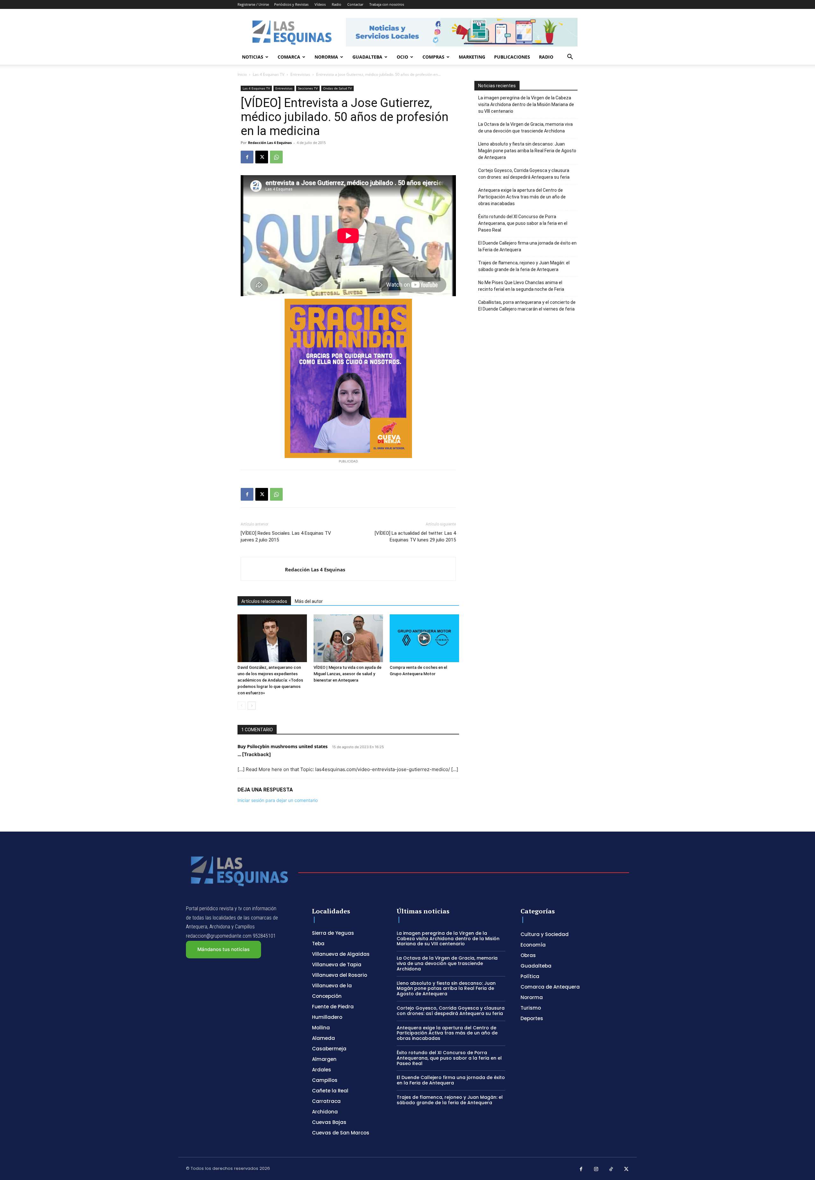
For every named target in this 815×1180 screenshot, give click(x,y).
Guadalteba (367, 57)
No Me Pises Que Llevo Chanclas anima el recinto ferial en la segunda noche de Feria (521, 286)
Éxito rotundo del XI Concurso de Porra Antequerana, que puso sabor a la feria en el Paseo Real (522, 223)
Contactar (355, 4)
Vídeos (320, 4)
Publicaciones (512, 57)
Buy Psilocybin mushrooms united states (282, 746)
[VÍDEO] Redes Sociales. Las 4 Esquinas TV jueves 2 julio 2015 (286, 536)
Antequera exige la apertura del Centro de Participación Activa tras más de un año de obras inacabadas (522, 197)
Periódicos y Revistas (291, 4)
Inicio (242, 74)
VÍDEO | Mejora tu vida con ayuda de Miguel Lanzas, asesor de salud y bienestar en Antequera (347, 674)
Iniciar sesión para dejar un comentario (277, 800)
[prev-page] (241, 706)
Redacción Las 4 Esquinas (270, 142)
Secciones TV (308, 88)
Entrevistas (300, 74)
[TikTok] (611, 1169)
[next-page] (252, 706)
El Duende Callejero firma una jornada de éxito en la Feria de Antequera (527, 246)
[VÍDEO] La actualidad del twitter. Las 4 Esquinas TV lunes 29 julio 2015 (415, 536)
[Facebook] (247, 157)
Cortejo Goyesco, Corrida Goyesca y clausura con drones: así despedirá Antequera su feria (524, 174)
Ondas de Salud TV (337, 88)
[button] (570, 57)
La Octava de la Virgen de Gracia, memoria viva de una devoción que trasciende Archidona (525, 127)
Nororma (326, 57)
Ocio (402, 57)
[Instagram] (596, 1169)
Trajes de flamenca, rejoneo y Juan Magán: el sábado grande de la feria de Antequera (524, 266)
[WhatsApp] (276, 157)
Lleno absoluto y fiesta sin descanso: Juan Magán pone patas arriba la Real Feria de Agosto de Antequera (527, 150)
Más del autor (309, 601)
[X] (261, 157)
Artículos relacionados (264, 601)
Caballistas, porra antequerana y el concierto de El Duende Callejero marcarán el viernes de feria (527, 305)
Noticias (252, 57)
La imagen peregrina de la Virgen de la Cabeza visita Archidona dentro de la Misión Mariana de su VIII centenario (526, 104)
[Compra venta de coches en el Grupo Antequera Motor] (424, 638)
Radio (336, 4)
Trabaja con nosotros (386, 4)
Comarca (289, 57)
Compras (433, 57)
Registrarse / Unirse (253, 4)
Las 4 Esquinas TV (268, 74)
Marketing (472, 57)
